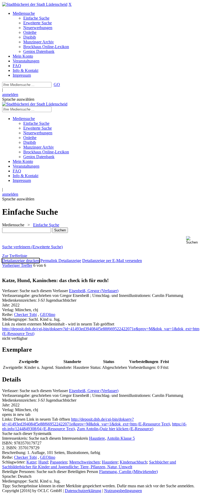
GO (57, 84)
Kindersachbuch (133, 462)
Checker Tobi (25, 314)
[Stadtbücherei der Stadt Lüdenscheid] (34, 4)
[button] (193, 240)
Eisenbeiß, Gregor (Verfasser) (93, 290)
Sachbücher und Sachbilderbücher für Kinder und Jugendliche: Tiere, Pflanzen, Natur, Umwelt (89, 464)
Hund (43, 462)
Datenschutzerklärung (83, 490)
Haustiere (97, 438)
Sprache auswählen (18, 99)
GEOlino (47, 314)
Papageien (58, 462)
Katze (31, 462)
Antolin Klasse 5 (121, 438)
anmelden (10, 94)
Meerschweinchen (84, 462)
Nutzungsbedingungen (123, 490)
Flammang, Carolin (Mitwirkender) (128, 471)
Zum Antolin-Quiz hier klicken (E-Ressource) (115, 428)
